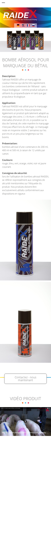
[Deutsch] (18, 25)
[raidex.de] (25, 14)
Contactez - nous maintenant (25, 378)
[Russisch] (33, 25)
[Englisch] (23, 25)
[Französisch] (28, 25)
